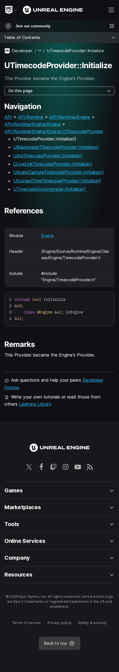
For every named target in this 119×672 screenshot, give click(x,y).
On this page (20, 90)
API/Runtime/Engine (69, 117)
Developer (22, 50)
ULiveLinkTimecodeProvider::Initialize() (52, 164)
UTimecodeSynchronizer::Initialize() (49, 189)
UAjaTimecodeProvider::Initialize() (47, 155)
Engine (47, 235)
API (8, 117)
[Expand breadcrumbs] (39, 51)
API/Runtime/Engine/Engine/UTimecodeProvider (53, 131)
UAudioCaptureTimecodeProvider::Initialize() (58, 172)
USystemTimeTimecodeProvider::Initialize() (57, 181)
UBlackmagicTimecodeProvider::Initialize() (56, 147)
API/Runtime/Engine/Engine (32, 124)
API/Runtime (30, 117)
